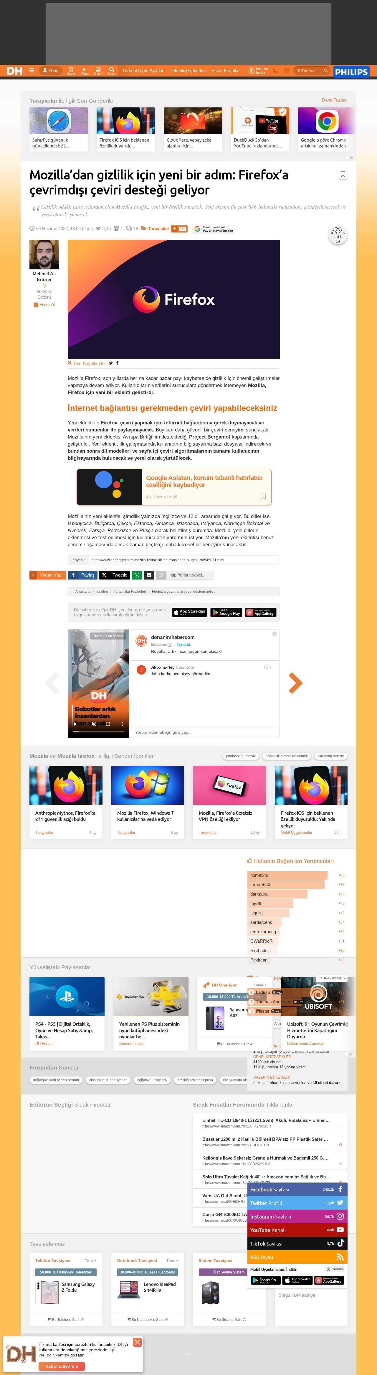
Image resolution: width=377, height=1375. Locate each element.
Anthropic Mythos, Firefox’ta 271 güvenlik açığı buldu (65, 816)
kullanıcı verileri (293, 1082)
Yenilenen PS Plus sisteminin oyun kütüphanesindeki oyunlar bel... (149, 1030)
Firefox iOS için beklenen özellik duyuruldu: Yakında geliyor (308, 819)
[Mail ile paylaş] (149, 575)
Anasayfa (82, 591)
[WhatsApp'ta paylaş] (137, 575)
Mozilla (38, 756)
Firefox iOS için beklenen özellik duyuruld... (124, 142)
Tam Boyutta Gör (89, 363)
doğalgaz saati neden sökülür (56, 1080)
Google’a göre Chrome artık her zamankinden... (325, 142)
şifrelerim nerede (331, 756)
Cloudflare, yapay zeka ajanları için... (189, 142)
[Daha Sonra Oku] (343, 174)
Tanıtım (338, 1269)
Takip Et (183, 644)
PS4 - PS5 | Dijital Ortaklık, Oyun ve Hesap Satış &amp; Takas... (64, 1030)
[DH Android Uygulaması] (266, 1281)
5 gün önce (185, 667)
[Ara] (326, 71)
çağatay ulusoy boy (152, 1080)
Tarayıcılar (43, 101)
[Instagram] (141, 641)
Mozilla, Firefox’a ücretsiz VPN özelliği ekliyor (225, 816)
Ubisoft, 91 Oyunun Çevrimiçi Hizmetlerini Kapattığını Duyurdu (317, 1030)
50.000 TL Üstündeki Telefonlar (66, 1272)
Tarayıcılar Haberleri (130, 591)
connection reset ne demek (287, 756)
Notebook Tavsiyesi (137, 1260)
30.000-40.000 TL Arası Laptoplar (147, 1272)
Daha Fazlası (335, 100)
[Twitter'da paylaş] (111, 363)
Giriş (53, 70)
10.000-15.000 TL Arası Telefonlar (235, 997)
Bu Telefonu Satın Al (236, 1044)
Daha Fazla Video (108, 636)
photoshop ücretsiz (241, 756)
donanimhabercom (173, 637)
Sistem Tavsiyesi (215, 1260)
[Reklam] (351, 71)
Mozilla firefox (76, 756)
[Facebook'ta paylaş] (117, 363)
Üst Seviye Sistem (229, 1272)
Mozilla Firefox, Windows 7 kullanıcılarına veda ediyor (145, 816)
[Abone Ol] (44, 305)
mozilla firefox (265, 1082)
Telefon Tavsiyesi (52, 1260)
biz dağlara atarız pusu (195, 1080)
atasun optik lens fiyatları (108, 1080)
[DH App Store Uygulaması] (297, 1281)
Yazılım (102, 591)
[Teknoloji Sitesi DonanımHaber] (15, 69)
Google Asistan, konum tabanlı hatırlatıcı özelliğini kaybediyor (204, 481)
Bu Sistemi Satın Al (231, 1320)
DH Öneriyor (224, 985)
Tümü (258, 985)
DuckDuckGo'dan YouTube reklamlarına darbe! (256, 143)
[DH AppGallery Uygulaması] (329, 1281)
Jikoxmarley (163, 667)
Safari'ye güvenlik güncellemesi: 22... (50, 142)
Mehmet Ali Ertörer (44, 276)
